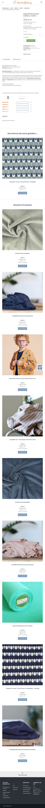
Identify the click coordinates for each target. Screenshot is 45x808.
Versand (34, 22)
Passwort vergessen (27, 793)
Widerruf (4, 790)
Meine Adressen (26, 791)
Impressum (15, 789)
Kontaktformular (36, 789)
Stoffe (21, 8)
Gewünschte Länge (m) (27, 34)
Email (34, 787)
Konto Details (25, 785)
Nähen (16, 8)
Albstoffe (33, 48)
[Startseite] (22, 2)
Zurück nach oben (22, 775)
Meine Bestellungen (27, 787)
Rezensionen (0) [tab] (17, 59)
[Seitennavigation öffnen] (5, 2)
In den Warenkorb (30, 40)
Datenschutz (15, 787)
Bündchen (26, 8)
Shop (11, 8)
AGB (14, 785)
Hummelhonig (5, 8)
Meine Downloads (26, 789)
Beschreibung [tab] (6, 59)
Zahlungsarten (6, 795)
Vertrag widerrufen (6, 797)
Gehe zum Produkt (22, 193)
